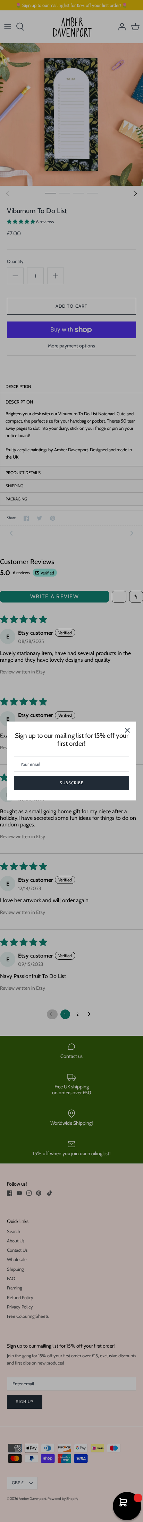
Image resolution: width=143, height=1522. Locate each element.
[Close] (127, 730)
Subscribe (71, 782)
